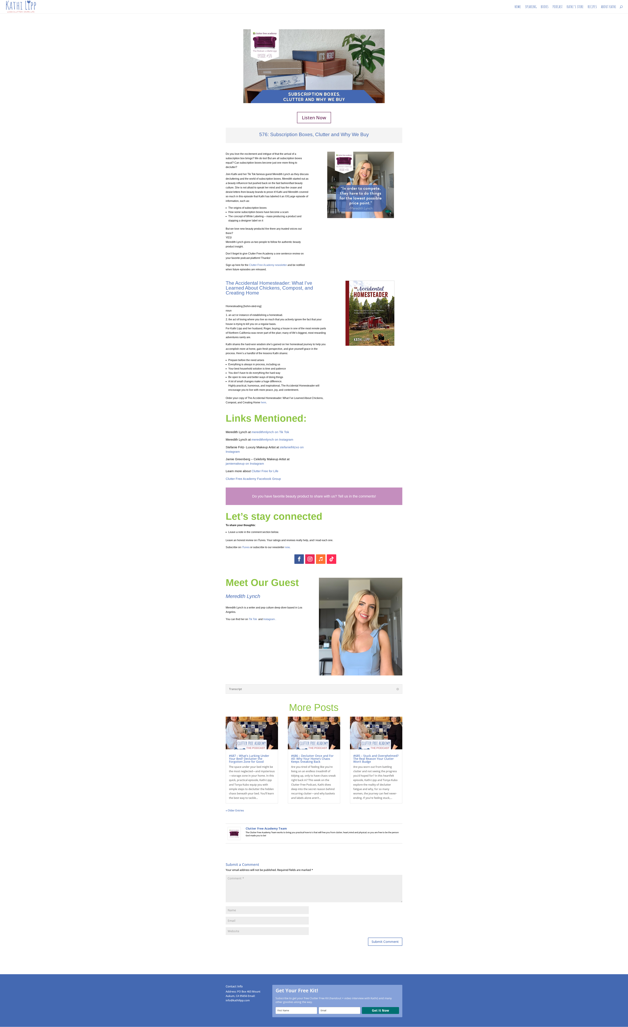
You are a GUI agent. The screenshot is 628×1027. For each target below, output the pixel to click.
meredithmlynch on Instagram (272, 439)
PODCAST (558, 7)
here (263, 402)
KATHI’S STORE (575, 7)
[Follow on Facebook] (299, 559)
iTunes (246, 547)
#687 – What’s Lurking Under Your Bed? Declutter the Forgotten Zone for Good (249, 759)
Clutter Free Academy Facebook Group (253, 478)
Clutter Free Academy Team (266, 828)
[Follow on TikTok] (331, 559)
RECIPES (592, 7)
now (287, 547)
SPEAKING (531, 7)
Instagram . (269, 619)
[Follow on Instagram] (310, 559)
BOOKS (545, 7)
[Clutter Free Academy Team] (234, 837)
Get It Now (380, 1010)
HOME (518, 7)
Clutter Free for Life (265, 471)
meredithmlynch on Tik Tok (270, 432)
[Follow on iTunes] (320, 559)
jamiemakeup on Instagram (245, 463)
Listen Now (314, 117)
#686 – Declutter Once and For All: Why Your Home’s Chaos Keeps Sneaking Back (312, 759)
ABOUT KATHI (608, 7)
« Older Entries (235, 810)
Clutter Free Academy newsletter (268, 265)
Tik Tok (253, 619)
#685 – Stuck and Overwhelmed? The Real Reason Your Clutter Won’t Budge (376, 759)
